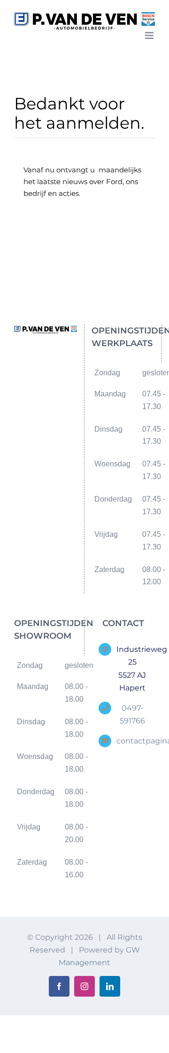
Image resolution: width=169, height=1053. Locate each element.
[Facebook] (38, 365)
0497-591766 (132, 714)
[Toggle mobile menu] (150, 35)
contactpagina (132, 740)
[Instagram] (53, 365)
